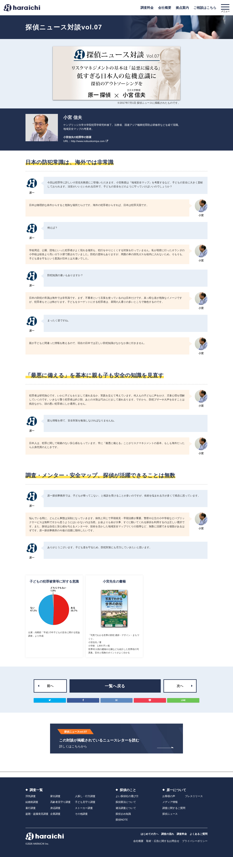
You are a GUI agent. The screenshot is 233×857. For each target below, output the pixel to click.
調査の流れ (167, 833)
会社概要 (164, 7)
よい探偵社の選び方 (127, 796)
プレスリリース (194, 796)
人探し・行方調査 (85, 796)
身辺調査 (55, 808)
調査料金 (147, 7)
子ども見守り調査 (85, 801)
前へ (50, 686)
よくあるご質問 (199, 833)
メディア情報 (170, 801)
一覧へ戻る (115, 686)
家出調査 (55, 796)
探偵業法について (126, 801)
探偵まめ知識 (123, 813)
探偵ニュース (170, 813)
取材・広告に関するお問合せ (162, 841)
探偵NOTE (122, 819)
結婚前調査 (31, 801)
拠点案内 (182, 7)
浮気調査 (30, 796)
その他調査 (81, 813)
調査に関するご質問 (173, 808)
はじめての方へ (150, 833)
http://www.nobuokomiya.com (88, 141)
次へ (180, 686)
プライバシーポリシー (195, 841)
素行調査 (30, 808)
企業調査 (55, 813)
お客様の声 (168, 796)
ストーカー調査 (84, 808)
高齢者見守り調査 (60, 801)
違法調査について (126, 808)
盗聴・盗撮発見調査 (36, 813)
